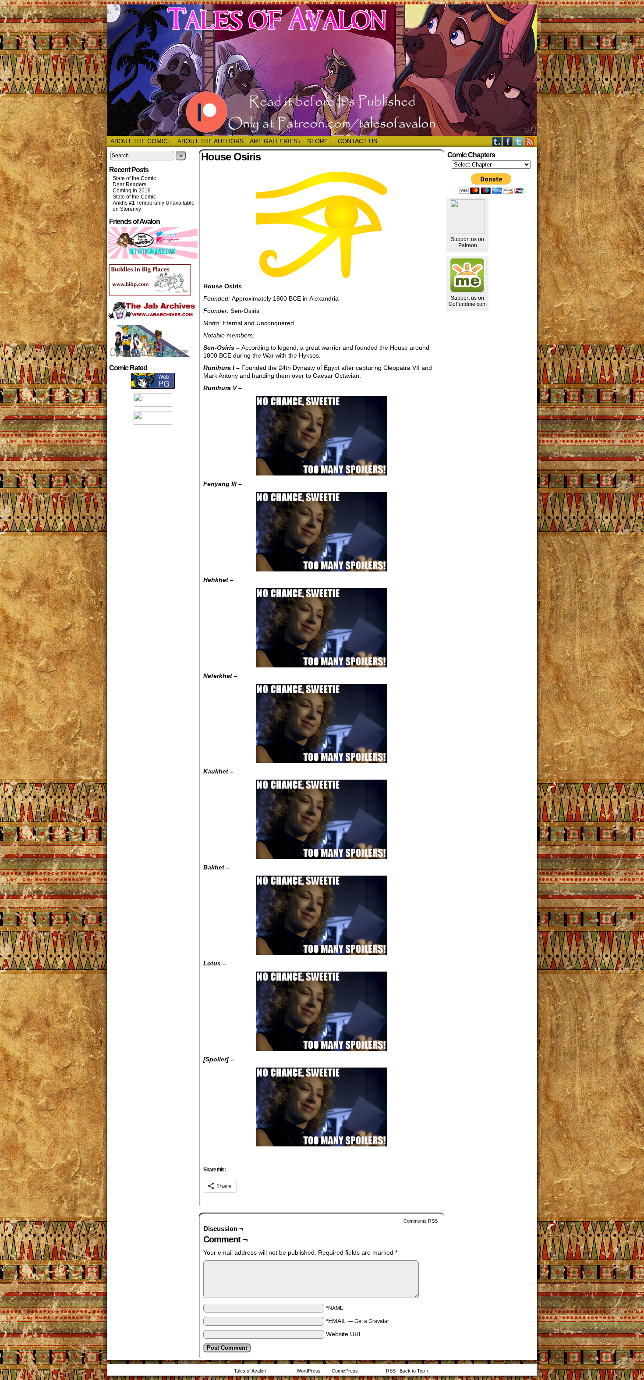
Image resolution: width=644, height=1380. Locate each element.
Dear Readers (129, 184)
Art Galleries (275, 141)
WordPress (309, 1370)
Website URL (344, 1333)
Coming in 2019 (132, 191)
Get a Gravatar (371, 1321)
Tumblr (497, 141)
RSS (529, 141)
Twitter (518, 141)
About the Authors (210, 141)
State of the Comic (134, 178)
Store (319, 141)
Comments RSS (420, 1221)
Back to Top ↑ (414, 1370)
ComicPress (345, 1370)
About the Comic (140, 141)
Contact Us (357, 141)
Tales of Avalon (326, 70)
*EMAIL (357, 1320)
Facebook (507, 141)
